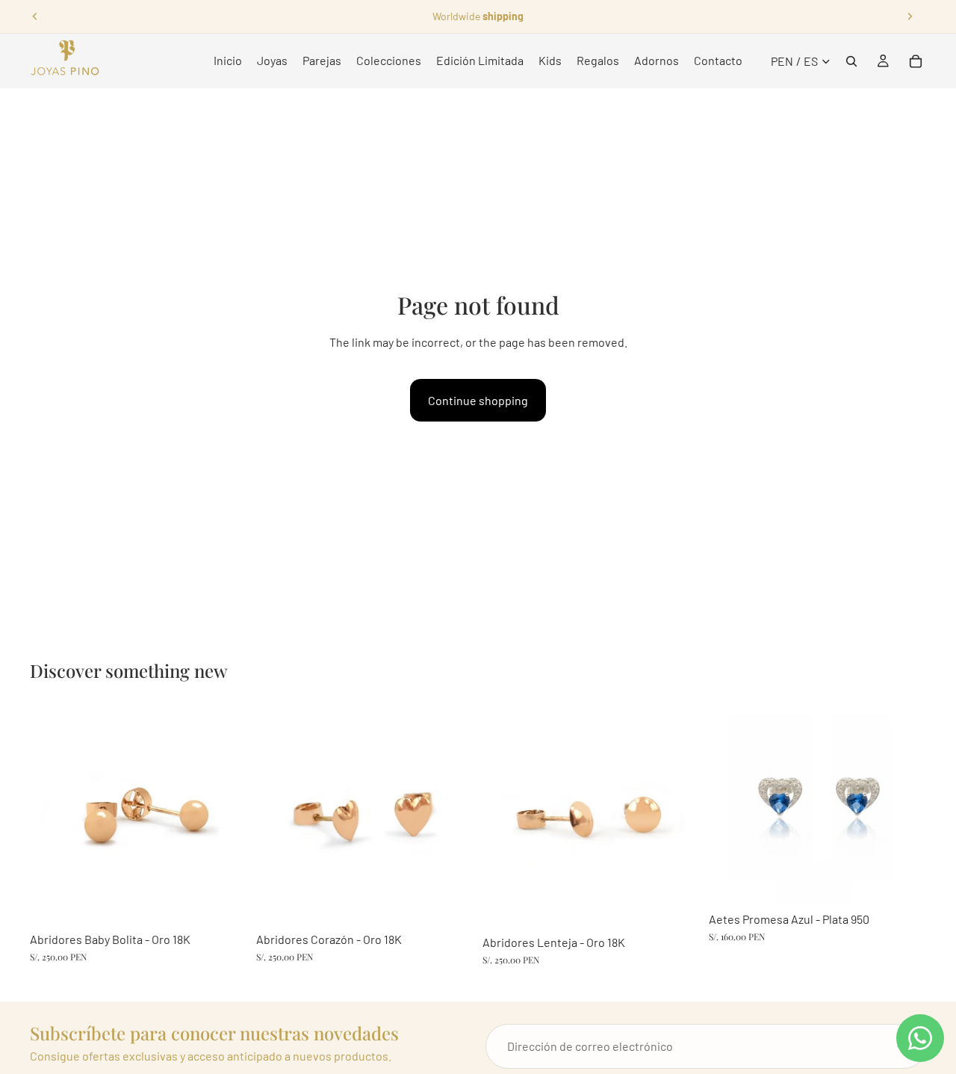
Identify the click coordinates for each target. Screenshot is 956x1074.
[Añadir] (224, 900)
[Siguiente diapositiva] (909, 16)
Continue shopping (478, 400)
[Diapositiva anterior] (35, 16)
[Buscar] (851, 61)
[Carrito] (915, 61)
